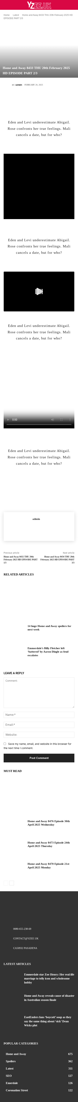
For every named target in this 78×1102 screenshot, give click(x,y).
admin (18, 85)
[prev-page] (6, 883)
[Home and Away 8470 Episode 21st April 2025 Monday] (14, 869)
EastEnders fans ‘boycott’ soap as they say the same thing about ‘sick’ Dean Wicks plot (47, 1021)
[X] (27, 97)
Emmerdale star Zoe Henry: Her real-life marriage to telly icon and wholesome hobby (49, 978)
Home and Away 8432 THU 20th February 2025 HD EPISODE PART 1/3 (21, 559)
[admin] (8, 85)
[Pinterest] (38, 97)
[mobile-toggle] (6, 5)
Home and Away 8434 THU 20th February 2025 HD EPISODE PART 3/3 (57, 559)
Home (7, 15)
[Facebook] (17, 97)
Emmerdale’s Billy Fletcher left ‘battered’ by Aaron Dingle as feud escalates (48, 652)
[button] (73, 5)
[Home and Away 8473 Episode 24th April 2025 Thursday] (14, 848)
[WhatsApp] (49, 97)
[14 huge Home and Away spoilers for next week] (14, 631)
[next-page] (11, 883)
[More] (60, 97)
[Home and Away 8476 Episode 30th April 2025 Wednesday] (14, 827)
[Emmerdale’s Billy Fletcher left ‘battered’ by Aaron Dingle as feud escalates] (14, 654)
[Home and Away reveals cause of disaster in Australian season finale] (12, 1001)
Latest (16, 15)
